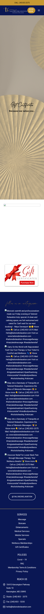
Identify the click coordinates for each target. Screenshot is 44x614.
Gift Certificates (22, 547)
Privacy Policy (22, 571)
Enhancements (22, 527)
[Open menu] (39, 10)
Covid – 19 (22, 559)
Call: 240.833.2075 (22, 3)
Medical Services (22, 531)
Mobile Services (22, 535)
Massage (22, 519)
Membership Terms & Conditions (22, 567)
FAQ (22, 563)
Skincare (22, 523)
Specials (22, 539)
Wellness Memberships (22, 543)
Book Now (31, 10)
